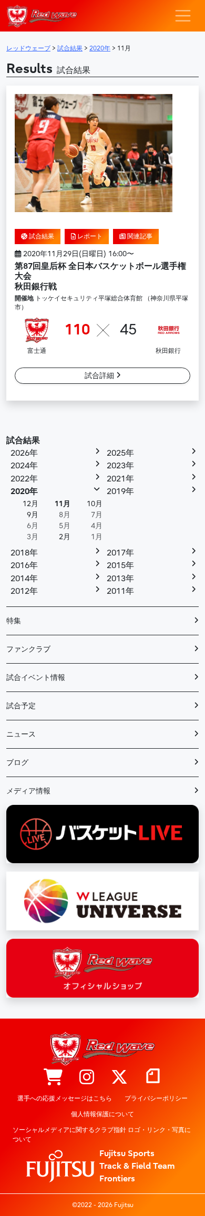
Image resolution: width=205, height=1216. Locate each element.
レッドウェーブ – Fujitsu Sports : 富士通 (41, 16)
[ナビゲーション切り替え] (183, 15)
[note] (153, 1078)
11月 (62, 503)
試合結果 (40, 236)
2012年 (24, 591)
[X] (119, 1078)
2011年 (120, 591)
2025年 (120, 453)
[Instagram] (86, 1078)
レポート (89, 236)
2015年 (120, 565)
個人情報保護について (102, 1114)
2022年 (24, 479)
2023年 (120, 465)
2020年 (24, 491)
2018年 (24, 553)
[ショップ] (53, 1078)
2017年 (120, 553)
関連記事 (139, 236)
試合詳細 (100, 375)
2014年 (24, 578)
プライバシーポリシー (156, 1098)
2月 (64, 536)
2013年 (120, 578)
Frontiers (117, 1178)
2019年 (120, 491)
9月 (32, 514)
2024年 (24, 465)
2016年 (24, 565)
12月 (30, 503)
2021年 (120, 479)
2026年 (24, 453)
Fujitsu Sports (127, 1153)
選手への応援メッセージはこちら (64, 1098)
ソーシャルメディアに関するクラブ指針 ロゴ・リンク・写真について (102, 1134)
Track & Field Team (137, 1166)
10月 (94, 503)
